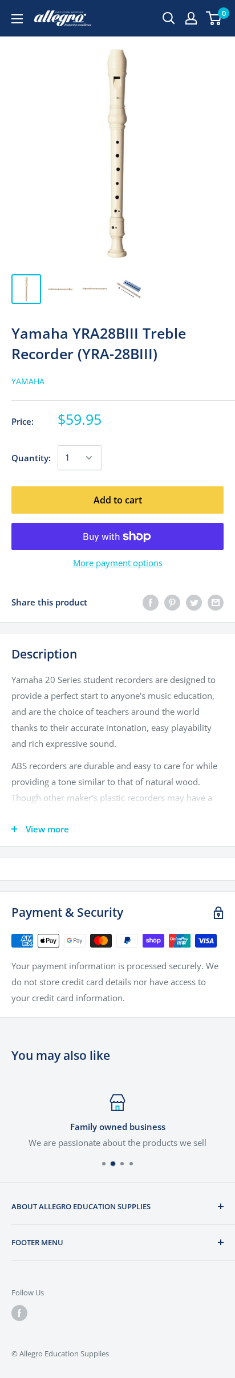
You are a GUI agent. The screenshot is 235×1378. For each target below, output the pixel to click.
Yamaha (27, 381)
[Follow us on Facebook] (19, 1313)
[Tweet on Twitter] (194, 602)
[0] (214, 18)
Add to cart (118, 500)
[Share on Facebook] (151, 602)
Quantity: (31, 458)
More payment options (118, 562)
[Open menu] (17, 18)
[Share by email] (216, 602)
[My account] (191, 18)
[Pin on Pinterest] (172, 602)
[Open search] (169, 18)
